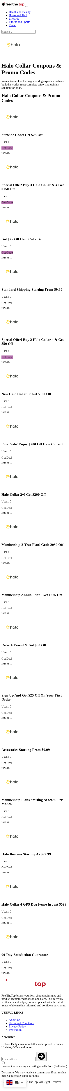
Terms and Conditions (21, 1023)
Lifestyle (14, 18)
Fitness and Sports (19, 21)
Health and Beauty (20, 12)
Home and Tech (18, 15)
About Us (14, 1019)
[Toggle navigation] (26, 6)
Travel (12, 25)
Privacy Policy (17, 1026)
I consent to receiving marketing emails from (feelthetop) (34, 1066)
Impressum (15, 1029)
